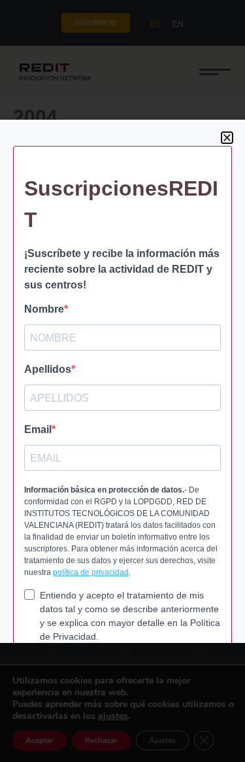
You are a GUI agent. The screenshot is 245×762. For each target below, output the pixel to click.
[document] (122, 381)
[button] (227, 138)
